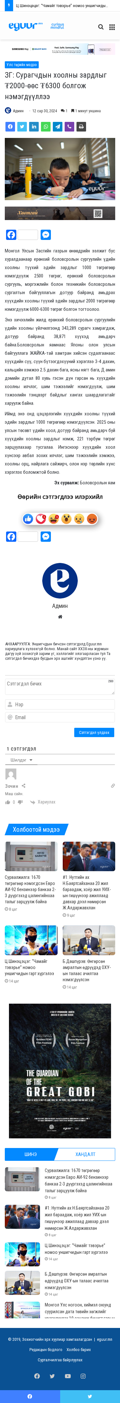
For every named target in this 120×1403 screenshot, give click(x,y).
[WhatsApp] (46, 127)
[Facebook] (10, 127)
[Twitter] (22, 127)
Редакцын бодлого (45, 1349)
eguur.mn (104, 1339)
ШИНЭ (31, 1154)
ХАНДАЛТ (85, 1154)
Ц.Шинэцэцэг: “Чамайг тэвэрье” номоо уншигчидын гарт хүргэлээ (29, 967)
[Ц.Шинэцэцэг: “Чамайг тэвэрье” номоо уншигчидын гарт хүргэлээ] (31, 940)
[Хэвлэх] (81, 127)
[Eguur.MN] (36, 27)
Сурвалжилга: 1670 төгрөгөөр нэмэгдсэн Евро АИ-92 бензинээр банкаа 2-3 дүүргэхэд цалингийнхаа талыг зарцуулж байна (30, 889)
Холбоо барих (79, 1349)
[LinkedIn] (34, 127)
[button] (60, 49)
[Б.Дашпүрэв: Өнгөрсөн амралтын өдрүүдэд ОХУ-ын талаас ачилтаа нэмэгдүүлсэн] (89, 940)
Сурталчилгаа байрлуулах (60, 1359)
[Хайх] (101, 29)
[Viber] (69, 127)
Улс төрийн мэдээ (22, 65)
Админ (18, 111)
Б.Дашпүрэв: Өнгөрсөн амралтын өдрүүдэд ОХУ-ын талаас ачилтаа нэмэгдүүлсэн (76, 1280)
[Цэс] (112, 29)
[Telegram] (57, 127)
